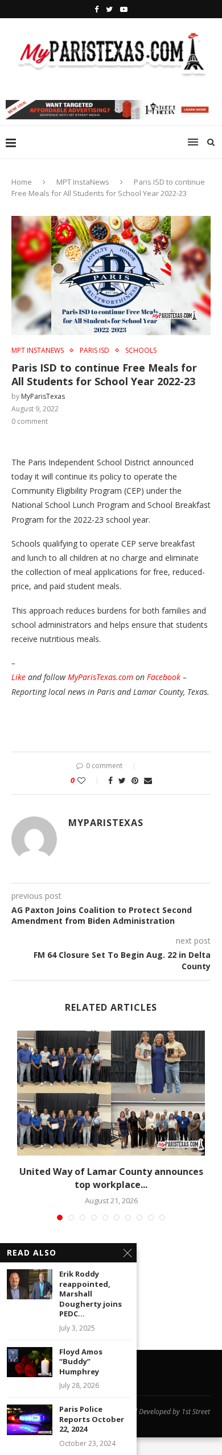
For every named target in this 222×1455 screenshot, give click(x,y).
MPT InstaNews (82, 182)
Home (21, 182)
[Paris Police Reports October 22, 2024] (29, 1419)
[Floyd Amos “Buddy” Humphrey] (29, 1362)
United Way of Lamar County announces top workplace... (111, 1177)
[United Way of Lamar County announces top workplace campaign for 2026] (111, 1093)
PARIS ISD (94, 351)
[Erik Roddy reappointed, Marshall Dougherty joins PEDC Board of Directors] (29, 1284)
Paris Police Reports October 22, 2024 (91, 1419)
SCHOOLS (141, 351)
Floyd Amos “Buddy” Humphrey (80, 1362)
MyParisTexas (43, 396)
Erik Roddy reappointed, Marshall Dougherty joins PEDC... (90, 1294)
